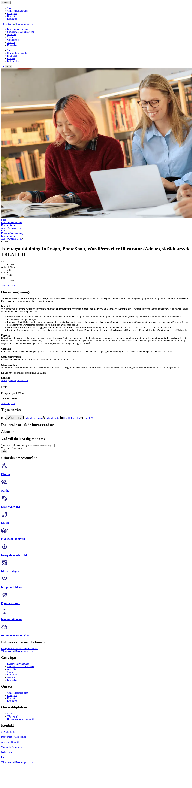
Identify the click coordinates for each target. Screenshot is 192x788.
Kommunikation (9, 225)
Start (3, 220)
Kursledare (12, 680)
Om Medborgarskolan (17, 692)
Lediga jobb (13, 701)
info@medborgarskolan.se (13, 737)
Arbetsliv (11, 669)
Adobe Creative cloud (11, 228)
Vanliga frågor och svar (12, 747)
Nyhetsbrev (6, 752)
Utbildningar (13, 674)
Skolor (10, 672)
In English (12, 695)
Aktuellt (11, 677)
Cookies (5, 3)
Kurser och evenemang (12, 222)
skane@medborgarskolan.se (14, 380)
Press (3, 757)
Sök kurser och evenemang (14, 445)
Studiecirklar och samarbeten (20, 666)
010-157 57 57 (8, 731)
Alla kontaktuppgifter (11, 742)
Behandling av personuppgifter (21, 719)
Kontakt (11, 698)
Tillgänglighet (13, 716)
